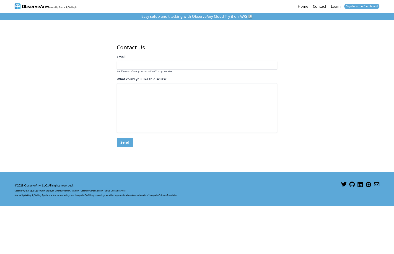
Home (303, 6)
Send (124, 142)
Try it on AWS (236, 16)
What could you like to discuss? (141, 79)
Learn (336, 6)
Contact (319, 6)
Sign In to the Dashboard (362, 6)
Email (121, 57)
